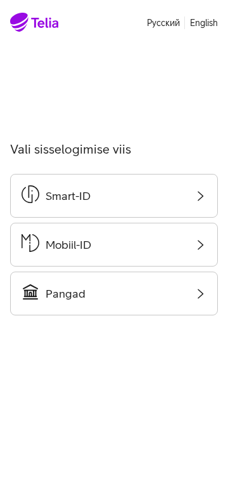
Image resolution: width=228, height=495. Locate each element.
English (204, 23)
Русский (163, 23)
